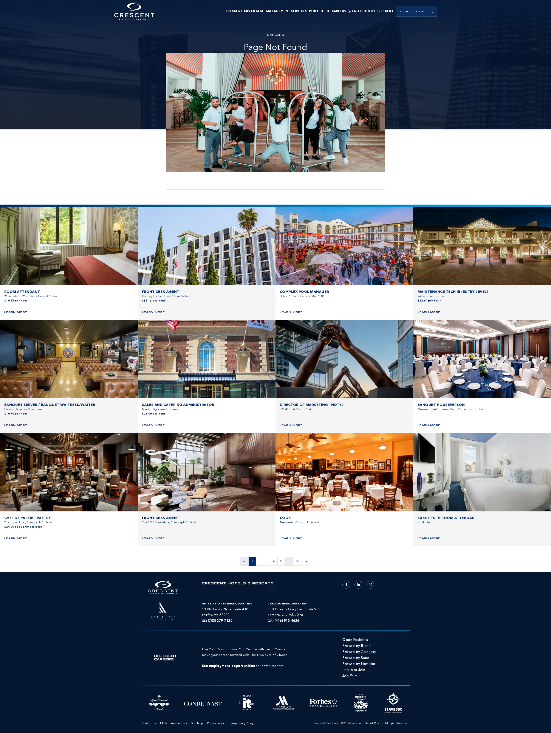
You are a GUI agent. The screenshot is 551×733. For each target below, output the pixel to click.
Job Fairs (349, 676)
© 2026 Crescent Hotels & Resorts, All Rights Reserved (375, 723)
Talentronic (332, 723)
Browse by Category (359, 652)
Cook (285, 518)
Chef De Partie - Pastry (27, 518)
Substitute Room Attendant (447, 518)
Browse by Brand (356, 646)
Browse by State (355, 658)
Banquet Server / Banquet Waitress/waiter (49, 405)
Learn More (15, 312)
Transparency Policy (241, 723)
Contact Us (412, 12)
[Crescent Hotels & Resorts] (134, 11)
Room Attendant (22, 292)
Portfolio (319, 11)
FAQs (163, 723)
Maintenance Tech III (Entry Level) (453, 292)
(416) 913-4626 (287, 621)
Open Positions (355, 640)
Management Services (286, 11)
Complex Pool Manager (304, 292)
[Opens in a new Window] (163, 610)
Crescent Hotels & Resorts (238, 583)
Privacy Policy (215, 723)
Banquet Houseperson (441, 405)
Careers (339, 11)
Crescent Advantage (245, 11)
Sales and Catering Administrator (178, 405)
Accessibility (179, 723)
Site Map (197, 723)
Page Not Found (275, 47)
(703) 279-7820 (220, 621)
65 (298, 561)
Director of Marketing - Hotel (312, 405)
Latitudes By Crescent (373, 11)
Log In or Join (353, 670)
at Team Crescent (245, 658)
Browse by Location (358, 664)
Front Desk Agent (160, 292)
